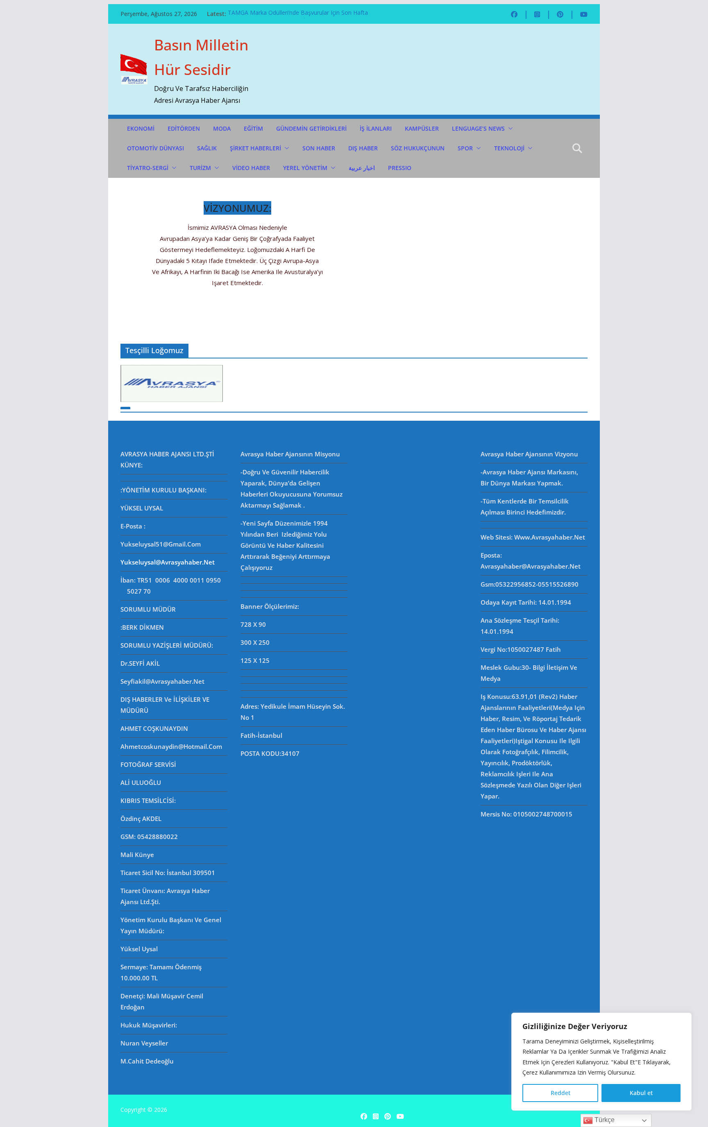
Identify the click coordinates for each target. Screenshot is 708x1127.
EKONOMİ (140, 128)
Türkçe (604, 1119)
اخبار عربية (362, 168)
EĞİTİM (253, 128)
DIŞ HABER (363, 148)
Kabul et (641, 1093)
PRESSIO (399, 168)
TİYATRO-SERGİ (147, 168)
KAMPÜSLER (422, 128)
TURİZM (200, 168)
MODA (222, 128)
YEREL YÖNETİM (305, 168)
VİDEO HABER (251, 168)
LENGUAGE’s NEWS (478, 128)
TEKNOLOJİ (509, 148)
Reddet (560, 1093)
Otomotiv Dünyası (155, 148)
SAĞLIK (207, 148)
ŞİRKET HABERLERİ (255, 148)
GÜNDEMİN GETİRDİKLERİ (311, 128)
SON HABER (318, 148)
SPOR (465, 148)
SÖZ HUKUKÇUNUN (418, 148)
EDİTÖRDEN (184, 128)
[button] (509, 128)
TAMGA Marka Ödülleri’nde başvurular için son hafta (298, 14)
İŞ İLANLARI (376, 128)
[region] (601, 1062)
